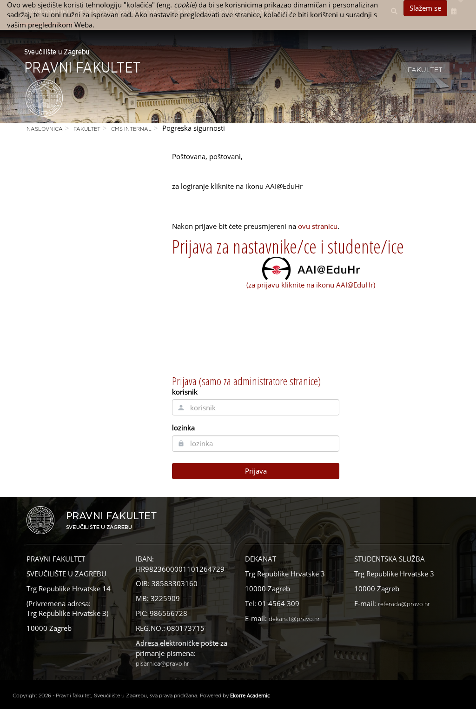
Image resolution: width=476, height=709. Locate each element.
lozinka (183, 427)
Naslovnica (44, 129)
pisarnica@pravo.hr (162, 664)
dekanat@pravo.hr (294, 619)
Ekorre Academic (250, 695)
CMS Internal (131, 129)
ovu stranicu (317, 226)
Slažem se (425, 8)
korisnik (185, 391)
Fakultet (425, 70)
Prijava (256, 470)
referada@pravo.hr (404, 604)
